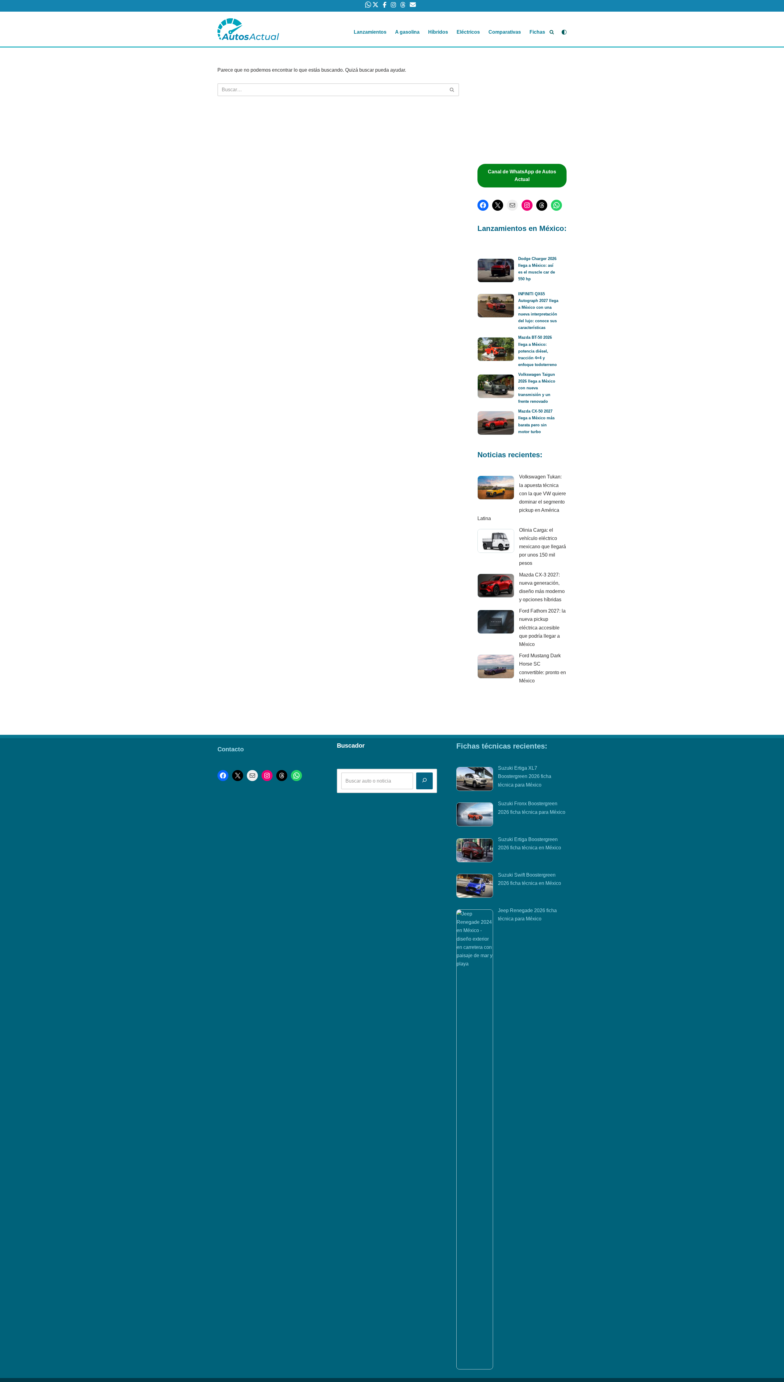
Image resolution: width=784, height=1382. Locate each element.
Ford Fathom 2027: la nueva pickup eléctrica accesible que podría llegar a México (542, 627)
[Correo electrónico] (512, 205)
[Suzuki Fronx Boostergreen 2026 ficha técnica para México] (474, 815)
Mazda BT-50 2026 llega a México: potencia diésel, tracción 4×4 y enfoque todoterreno (537, 351)
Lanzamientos (370, 32)
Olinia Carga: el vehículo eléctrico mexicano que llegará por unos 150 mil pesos (542, 546)
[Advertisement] (524, 109)
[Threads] (541, 205)
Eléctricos (468, 32)
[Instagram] (527, 205)
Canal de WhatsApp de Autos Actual (522, 175)
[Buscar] (551, 32)
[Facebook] (482, 205)
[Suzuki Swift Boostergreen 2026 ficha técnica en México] (474, 887)
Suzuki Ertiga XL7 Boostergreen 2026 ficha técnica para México (524, 776)
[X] (497, 205)
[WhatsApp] (556, 205)
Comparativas (504, 32)
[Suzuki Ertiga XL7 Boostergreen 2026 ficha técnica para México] (474, 780)
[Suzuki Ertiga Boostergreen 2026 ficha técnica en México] (474, 851)
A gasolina (407, 32)
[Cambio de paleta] (564, 32)
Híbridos (438, 32)
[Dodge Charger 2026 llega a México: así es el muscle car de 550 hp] (495, 272)
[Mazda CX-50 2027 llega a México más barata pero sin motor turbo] (495, 424)
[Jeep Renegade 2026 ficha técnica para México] (474, 1139)
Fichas (537, 32)
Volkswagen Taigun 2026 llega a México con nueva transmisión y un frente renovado (536, 388)
